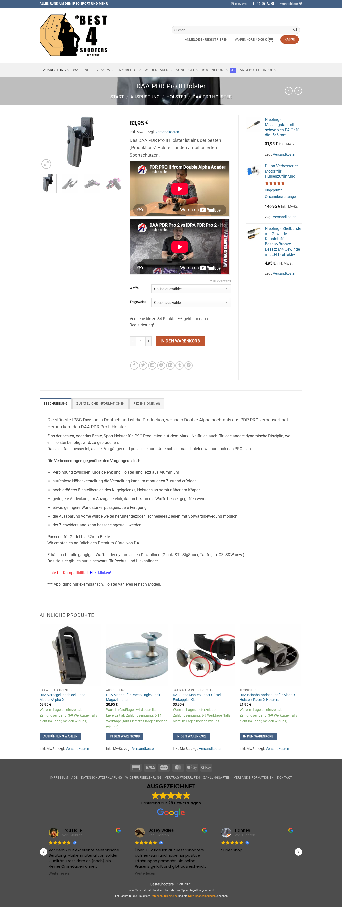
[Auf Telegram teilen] (188, 365)
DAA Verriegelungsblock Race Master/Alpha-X (62, 697)
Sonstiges (185, 70)
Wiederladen (157, 70)
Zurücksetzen (220, 281)
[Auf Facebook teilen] (134, 365)
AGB (74, 777)
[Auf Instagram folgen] (258, 4)
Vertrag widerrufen (182, 777)
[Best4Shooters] (77, 35)
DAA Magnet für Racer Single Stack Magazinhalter (133, 697)
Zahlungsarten (216, 777)
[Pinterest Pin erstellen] (161, 365)
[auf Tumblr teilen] (179, 365)
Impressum (59, 777)
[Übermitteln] (295, 30)
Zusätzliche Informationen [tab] (100, 403)
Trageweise (138, 302)
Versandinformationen (254, 777)
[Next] (114, 142)
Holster (176, 96)
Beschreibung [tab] (56, 403)
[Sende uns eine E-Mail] (263, 4)
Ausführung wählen (60, 736)
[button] (239, 4)
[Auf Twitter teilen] (143, 365)
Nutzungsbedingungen (202, 896)
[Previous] (47, 142)
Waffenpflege (86, 70)
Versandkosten (167, 132)
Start (117, 96)
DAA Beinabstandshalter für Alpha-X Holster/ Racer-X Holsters (268, 697)
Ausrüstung (54, 70)
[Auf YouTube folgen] (272, 4)
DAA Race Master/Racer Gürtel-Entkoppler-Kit (197, 697)
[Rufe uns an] (268, 4)
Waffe (134, 288)
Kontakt (284, 777)
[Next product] (289, 91)
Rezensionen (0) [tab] (146, 403)
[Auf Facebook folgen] (253, 4)
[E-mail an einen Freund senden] (152, 365)
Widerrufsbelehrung (143, 777)
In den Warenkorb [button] (125, 736)
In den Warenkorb (180, 341)
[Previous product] (298, 91)
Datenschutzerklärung (101, 777)
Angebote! (249, 70)
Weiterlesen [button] (59, 873)
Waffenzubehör (122, 70)
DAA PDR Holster (212, 96)
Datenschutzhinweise (164, 896)
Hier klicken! (100, 572)
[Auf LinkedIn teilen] (170, 365)
